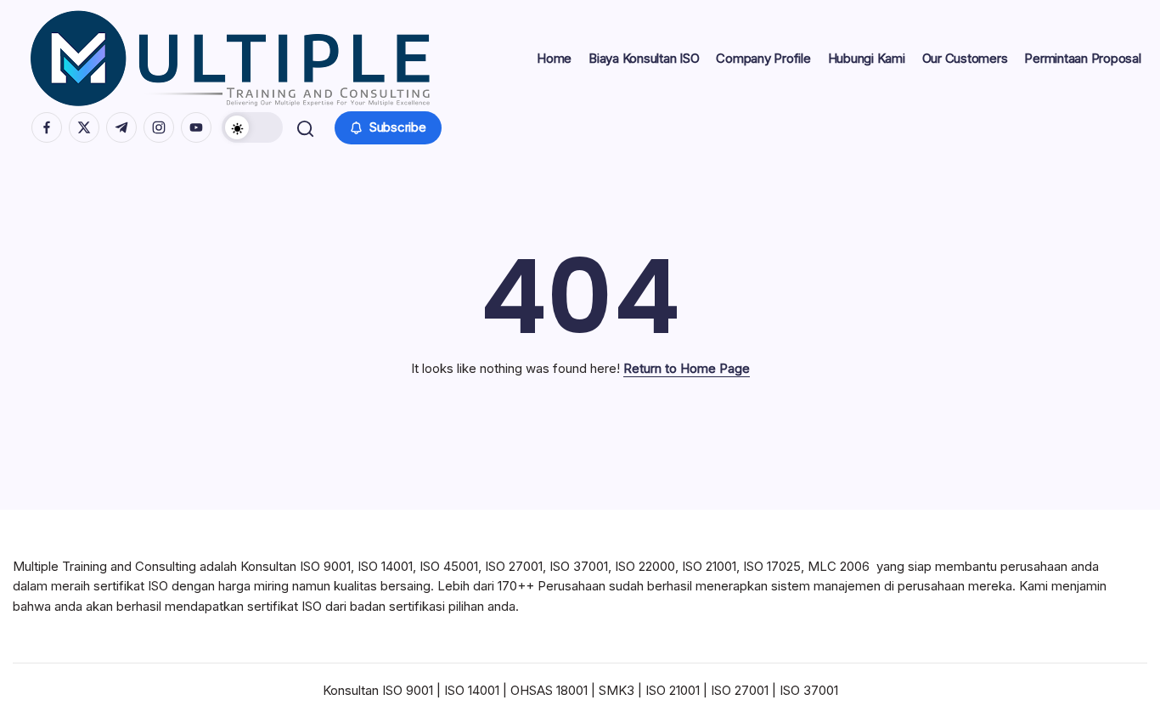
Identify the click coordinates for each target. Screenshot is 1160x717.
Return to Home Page (686, 368)
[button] (252, 127)
